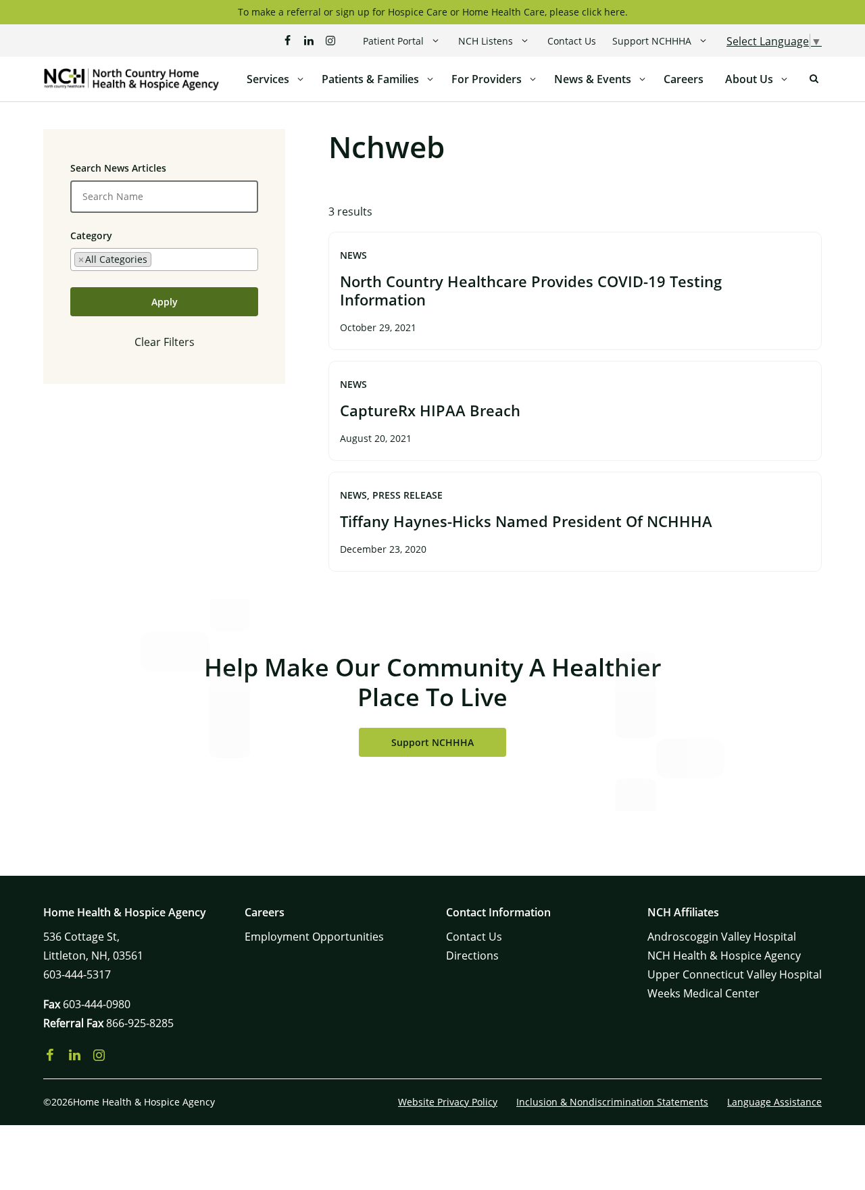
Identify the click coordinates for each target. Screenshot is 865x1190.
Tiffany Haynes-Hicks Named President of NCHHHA (526, 521)
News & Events (592, 79)
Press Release (407, 495)
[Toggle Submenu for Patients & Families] (429, 79)
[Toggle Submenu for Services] (300, 79)
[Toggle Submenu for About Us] (783, 79)
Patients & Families (370, 79)
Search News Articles (118, 168)
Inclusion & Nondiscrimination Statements (612, 1101)
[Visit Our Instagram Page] (330, 40)
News (353, 255)
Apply (164, 301)
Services (268, 79)
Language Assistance (774, 1101)
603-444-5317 (77, 974)
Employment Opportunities (314, 936)
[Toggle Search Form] (814, 79)
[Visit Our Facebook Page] (287, 40)
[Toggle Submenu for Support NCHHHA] (703, 40)
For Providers (486, 79)
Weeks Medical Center (703, 993)
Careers (683, 79)
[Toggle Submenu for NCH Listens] (524, 40)
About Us (749, 79)
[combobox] (164, 259)
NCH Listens (485, 40)
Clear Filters (164, 341)
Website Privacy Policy (447, 1101)
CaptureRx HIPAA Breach (430, 410)
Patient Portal (393, 40)
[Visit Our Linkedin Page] (308, 40)
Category (91, 235)
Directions (472, 955)
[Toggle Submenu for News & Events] (642, 79)
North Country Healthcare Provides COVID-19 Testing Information (531, 290)
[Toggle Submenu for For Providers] (532, 79)
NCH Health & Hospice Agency (724, 955)
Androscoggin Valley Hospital (721, 936)
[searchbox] (158, 259)
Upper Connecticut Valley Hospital (734, 974)
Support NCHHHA (651, 40)
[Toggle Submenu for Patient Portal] (435, 40)
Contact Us (571, 40)
